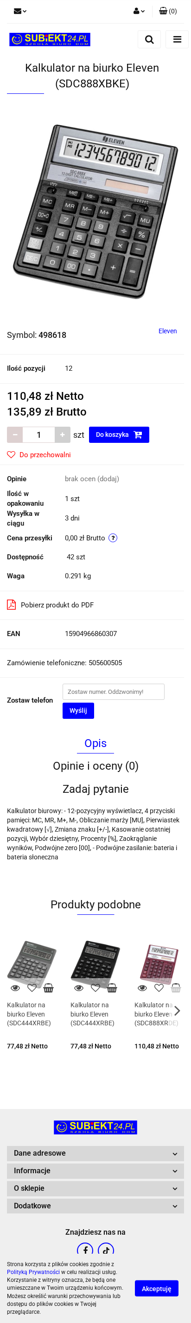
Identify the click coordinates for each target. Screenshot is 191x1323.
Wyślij (78, 710)
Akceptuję (157, 1288)
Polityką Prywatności (33, 1272)
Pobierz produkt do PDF (57, 605)
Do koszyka (113, 434)
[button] (168, 11)
